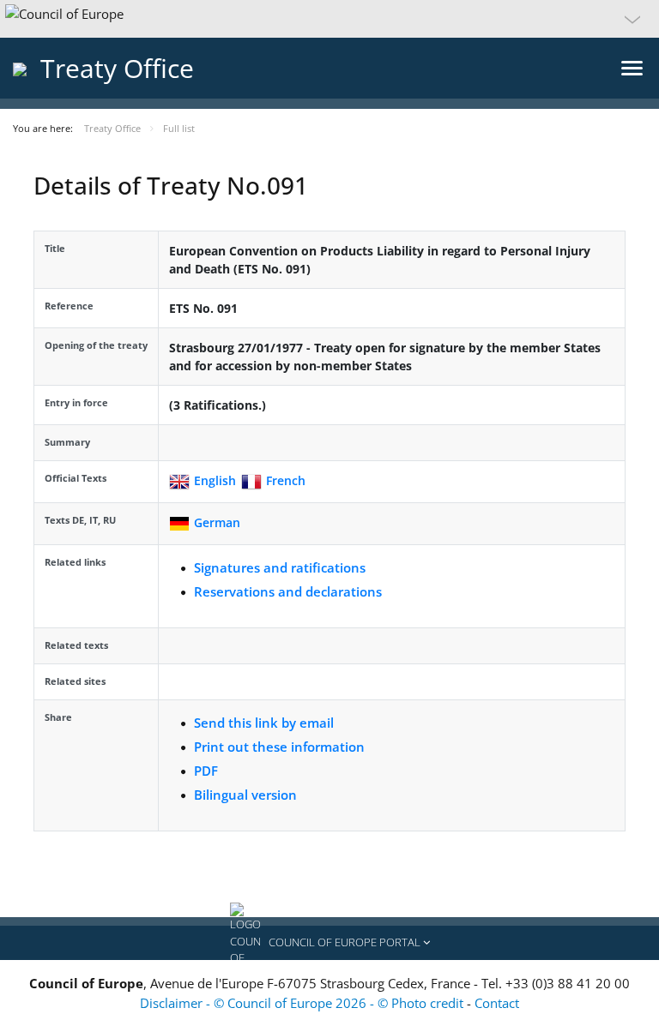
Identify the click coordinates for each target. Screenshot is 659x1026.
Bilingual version (245, 794)
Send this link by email (264, 722)
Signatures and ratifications (280, 567)
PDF (206, 770)
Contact (497, 1002)
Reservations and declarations (288, 591)
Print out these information (279, 746)
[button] (329, 19)
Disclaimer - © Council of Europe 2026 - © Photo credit (303, 1002)
